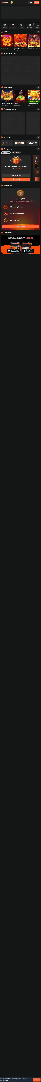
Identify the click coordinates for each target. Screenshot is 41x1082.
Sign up (36, 2)
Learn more (11, 1080)
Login (30, 2)
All (38, 31)
